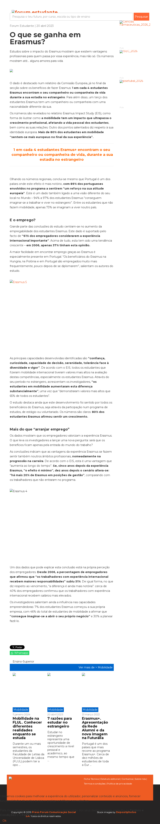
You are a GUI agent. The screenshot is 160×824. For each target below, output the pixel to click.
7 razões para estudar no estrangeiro (59, 722)
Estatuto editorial (110, 778)
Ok (4, 820)
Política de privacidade (119, 783)
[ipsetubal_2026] (135, 93)
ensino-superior (23, 661)
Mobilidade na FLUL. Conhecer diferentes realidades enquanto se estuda (27, 728)
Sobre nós (140, 778)
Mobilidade (105, 667)
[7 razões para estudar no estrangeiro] (61, 692)
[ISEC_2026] (135, 63)
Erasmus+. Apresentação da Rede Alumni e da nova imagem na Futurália (95, 728)
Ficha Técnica (91, 778)
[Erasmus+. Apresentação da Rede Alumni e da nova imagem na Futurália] (96, 692)
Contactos (127, 778)
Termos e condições (94, 783)
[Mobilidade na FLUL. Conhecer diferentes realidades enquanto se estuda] (28, 692)
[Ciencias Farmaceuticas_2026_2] (135, 33)
